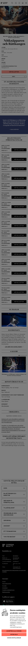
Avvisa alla (14, 634)
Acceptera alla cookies (13, 631)
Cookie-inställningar (14, 637)
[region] (14, 625)
